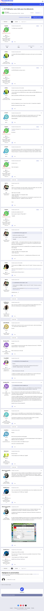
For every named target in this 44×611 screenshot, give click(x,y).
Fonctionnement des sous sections (8, 595)
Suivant (16, 21)
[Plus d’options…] (41, 26)
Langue (11, 608)
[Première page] (2, 21)
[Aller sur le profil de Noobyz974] (6, 344)
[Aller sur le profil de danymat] (6, 455)
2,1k (6, 35)
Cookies (32, 608)
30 (6, 122)
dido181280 (6, 322)
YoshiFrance (6, 487)
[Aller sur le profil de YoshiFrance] (6, 491)
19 (6, 61)
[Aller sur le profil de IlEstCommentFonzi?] (6, 475)
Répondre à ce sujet (37, 17)
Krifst (6, 262)
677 (7, 460)
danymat (6, 451)
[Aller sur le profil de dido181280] (6, 326)
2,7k (7, 497)
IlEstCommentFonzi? (6, 471)
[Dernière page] (19, 21)
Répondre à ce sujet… (12, 579)
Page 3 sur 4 (24, 21)
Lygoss (7, 12)
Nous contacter (27, 608)
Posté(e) (16, 25)
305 (7, 367)
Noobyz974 (6, 341)
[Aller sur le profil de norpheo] (6, 434)
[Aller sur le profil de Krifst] (6, 266)
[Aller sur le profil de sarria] (6, 187)
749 (6, 272)
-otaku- (6, 51)
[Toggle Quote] (13, 232)
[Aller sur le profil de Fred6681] (6, 362)
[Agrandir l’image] (27, 532)
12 (6, 481)
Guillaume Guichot (6, 303)
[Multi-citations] (12, 42)
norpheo (6, 430)
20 (6, 439)
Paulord (6, 410)
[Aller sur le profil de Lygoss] (3, 13)
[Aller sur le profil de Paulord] (6, 414)
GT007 (6, 112)
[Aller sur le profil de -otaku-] (6, 55)
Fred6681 (6, 358)
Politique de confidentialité (19, 608)
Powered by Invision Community (22, 609)
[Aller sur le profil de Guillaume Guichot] (6, 307)
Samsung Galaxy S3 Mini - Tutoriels (17, 13)
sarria (6, 183)
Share (32, 12)
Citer (15, 41)
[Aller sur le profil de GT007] (6, 116)
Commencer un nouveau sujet (24, 17)
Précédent (6, 21)
